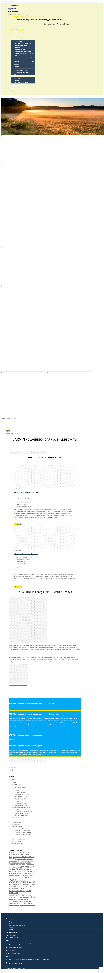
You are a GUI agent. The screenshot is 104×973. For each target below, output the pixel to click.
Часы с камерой (31, 903)
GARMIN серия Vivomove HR (21, 805)
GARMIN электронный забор (22, 815)
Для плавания (27, 867)
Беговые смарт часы (19, 855)
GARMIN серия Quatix (20, 800)
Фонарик (24, 903)
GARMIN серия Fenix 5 (20, 790)
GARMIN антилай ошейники (21, 809)
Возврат (11, 929)
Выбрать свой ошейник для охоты (18, 685)
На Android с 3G (17, 884)
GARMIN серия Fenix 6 (20, 792)
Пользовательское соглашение (17, 925)
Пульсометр (13, 889)
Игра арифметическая (24, 871)
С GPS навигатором (16, 889)
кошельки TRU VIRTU (17, 826)
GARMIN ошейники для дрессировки (24, 811)
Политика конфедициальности (17, 923)
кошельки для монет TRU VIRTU (23, 834)
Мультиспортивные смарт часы (22, 883)
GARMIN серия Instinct (20, 798)
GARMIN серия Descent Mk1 (21, 789)
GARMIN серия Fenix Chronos (22, 794)
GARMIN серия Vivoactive (21, 803)
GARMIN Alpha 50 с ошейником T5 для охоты (26, 554)
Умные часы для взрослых (18, 839)
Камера (19, 875)
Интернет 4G (13, 875)
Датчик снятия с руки (14, 867)
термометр (33, 905)
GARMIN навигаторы (17, 782)
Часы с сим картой (25, 905)
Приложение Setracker (22, 886)
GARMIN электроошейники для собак (14, 431)
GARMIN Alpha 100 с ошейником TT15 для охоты (27, 492)
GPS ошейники (15, 817)
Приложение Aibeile (25, 884)
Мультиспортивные (21, 880)
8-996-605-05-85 (17, 30)
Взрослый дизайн (19, 859)
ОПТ (13, 836)
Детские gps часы (16, 822)
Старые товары (15, 838)
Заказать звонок (12, 33)
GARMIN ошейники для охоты (22, 813)
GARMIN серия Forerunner (21, 796)
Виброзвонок (28, 859)
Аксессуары (15, 819)
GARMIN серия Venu (20, 801)
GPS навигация (20, 852)
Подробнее (18, 524)
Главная (8, 430)
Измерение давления (16, 873)
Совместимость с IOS (24, 897)
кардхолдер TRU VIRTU (20, 828)
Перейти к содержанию (7, 1)
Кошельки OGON (16, 824)
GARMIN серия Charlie (20, 787)
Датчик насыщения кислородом (22, 865)
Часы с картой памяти (14, 905)
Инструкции (12, 922)
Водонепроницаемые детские (20, 863)
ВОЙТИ (9, 9)
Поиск (10, 770)
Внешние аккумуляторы (18, 820)
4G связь (11, 852)
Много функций (16, 877)
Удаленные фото (17, 903)
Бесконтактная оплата (21, 857)
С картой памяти (21, 893)
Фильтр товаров (10, 428)
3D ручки (14, 779)
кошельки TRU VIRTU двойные (22, 830)
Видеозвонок (13, 861)
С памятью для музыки (22, 898)
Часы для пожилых (16, 841)
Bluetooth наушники (17, 781)
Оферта (11, 927)
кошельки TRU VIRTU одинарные (23, 832)
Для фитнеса (15, 869)
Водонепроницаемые (25, 861)
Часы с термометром (17, 843)
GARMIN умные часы (17, 784)
